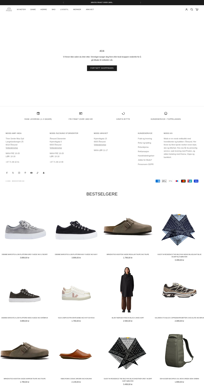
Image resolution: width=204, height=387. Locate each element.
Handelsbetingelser (146, 156)
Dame (33, 9)
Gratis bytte (123, 119)
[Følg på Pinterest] (25, 173)
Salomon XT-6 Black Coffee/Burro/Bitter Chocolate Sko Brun (179, 318)
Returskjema (143, 147)
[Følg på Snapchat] (43, 173)
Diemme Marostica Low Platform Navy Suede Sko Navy (76, 254)
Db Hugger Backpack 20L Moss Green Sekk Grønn (179, 379)
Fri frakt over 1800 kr (81, 119)
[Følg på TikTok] (37, 173)
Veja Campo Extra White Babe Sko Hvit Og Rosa (76, 318)
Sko (54, 9)
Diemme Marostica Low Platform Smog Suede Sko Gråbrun (24, 318)
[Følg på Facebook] (7, 173)
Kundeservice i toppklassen (166, 119)
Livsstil (64, 9)
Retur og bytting (144, 143)
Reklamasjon (143, 151)
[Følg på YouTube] (31, 173)
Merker (77, 9)
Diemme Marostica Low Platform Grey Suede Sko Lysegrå (24, 254)
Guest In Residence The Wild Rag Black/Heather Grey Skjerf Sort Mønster (128, 380)
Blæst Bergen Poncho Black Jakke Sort (128, 318)
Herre (43, 9)
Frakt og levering (145, 139)
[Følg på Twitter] (13, 173)
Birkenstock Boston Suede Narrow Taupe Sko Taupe (25, 379)
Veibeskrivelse (12, 148)
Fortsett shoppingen (101, 68)
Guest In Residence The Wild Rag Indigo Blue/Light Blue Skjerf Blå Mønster (179, 256)
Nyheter (21, 9)
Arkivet (90, 9)
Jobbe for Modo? (145, 160)
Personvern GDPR (146, 164)
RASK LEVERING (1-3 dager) (38, 119)
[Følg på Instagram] (19, 173)
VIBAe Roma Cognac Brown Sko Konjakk (76, 379)
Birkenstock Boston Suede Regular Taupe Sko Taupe (128, 254)
